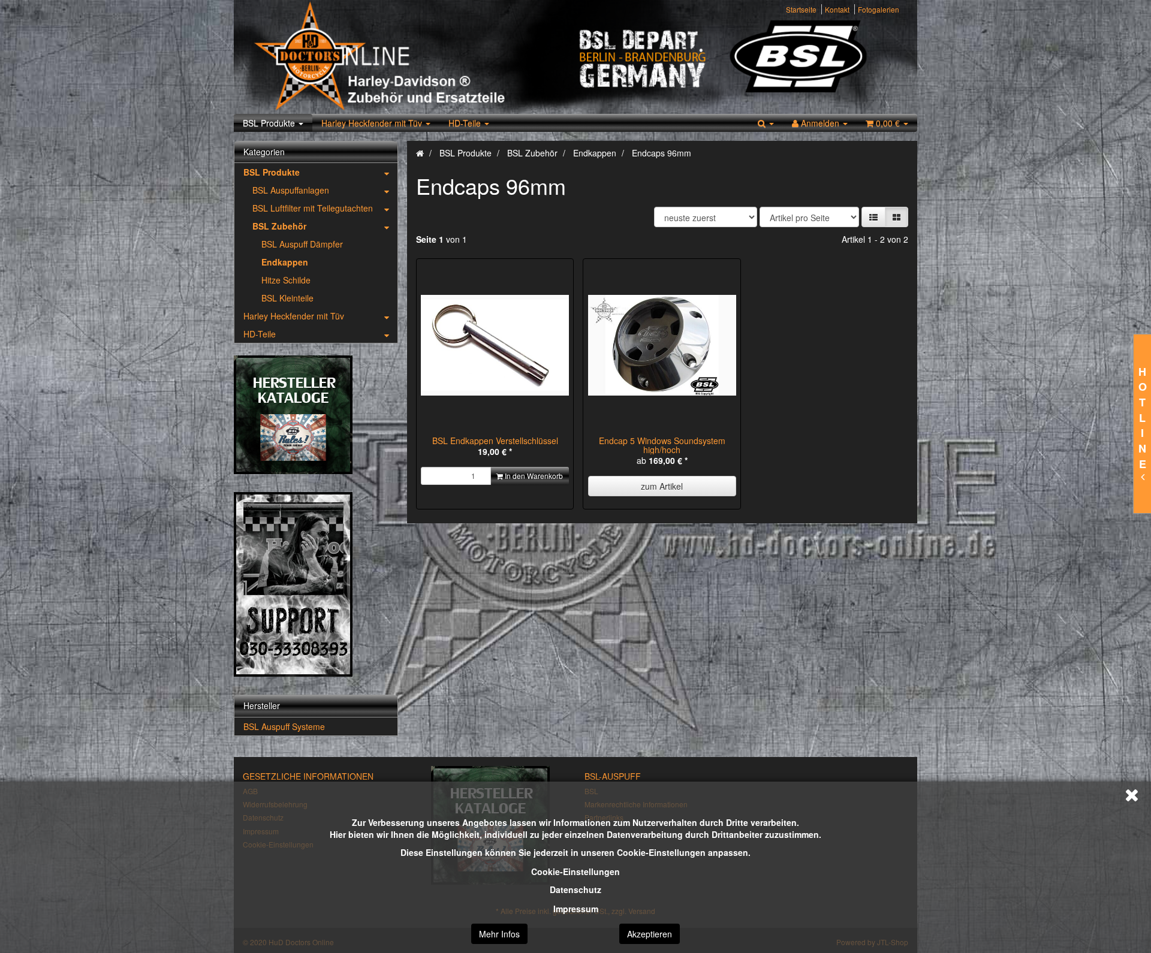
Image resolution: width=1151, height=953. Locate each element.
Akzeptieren (649, 934)
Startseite (801, 9)
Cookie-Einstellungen (575, 871)
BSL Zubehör (279, 226)
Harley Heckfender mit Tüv (372, 123)
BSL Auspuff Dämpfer (302, 244)
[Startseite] (420, 153)
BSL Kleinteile (287, 298)
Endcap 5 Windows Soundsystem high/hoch (662, 445)
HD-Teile (465, 123)
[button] (873, 217)
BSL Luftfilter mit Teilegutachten (312, 208)
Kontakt (837, 9)
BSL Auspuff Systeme (284, 726)
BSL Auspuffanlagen (290, 190)
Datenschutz (575, 889)
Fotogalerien (878, 9)
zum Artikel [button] (662, 486)
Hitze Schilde (286, 280)
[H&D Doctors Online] (409, 57)
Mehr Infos (499, 934)
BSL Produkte (270, 123)
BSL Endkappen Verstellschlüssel (495, 441)
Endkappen (284, 262)
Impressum (575, 909)
